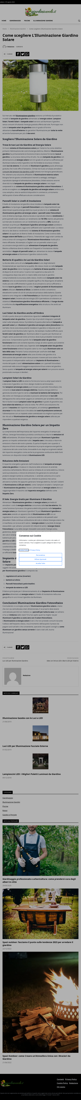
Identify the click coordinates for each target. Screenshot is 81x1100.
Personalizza (40, 555)
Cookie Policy (24, 550)
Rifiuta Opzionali (40, 559)
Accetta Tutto (40, 563)
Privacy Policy (35, 550)
